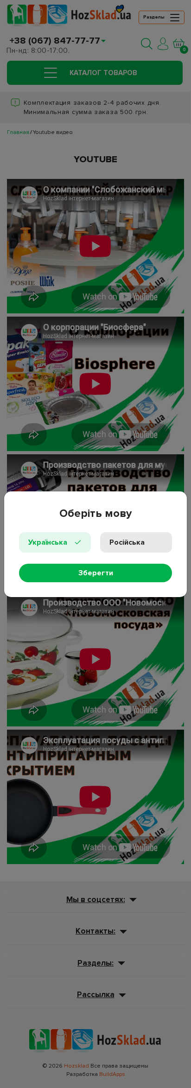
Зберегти (95, 573)
